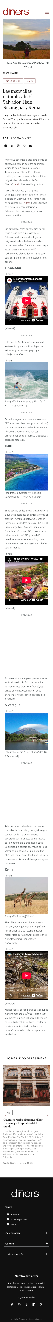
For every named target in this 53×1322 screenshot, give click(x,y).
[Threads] (41, 1305)
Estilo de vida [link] (13, 81)
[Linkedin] (34, 1305)
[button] (6, 146)
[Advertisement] (26, 645)
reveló (17, 184)
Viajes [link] (30, 81)
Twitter (26, 202)
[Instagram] (19, 1305)
